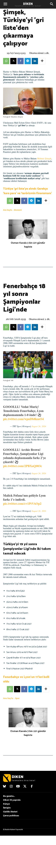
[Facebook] (20, 61)
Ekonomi (18, 210)
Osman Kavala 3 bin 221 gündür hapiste (28, 245)
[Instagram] (11, 786)
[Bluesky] (4, 786)
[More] (42, 61)
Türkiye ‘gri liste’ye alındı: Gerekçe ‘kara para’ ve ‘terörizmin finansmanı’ (27, 191)
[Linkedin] (35, 61)
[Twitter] (25, 786)
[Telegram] (28, 61)
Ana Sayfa (7, 210)
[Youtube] (18, 786)
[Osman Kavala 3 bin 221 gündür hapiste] (28, 229)
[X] (13, 61)
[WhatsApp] (6, 61)
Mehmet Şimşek (44, 158)
